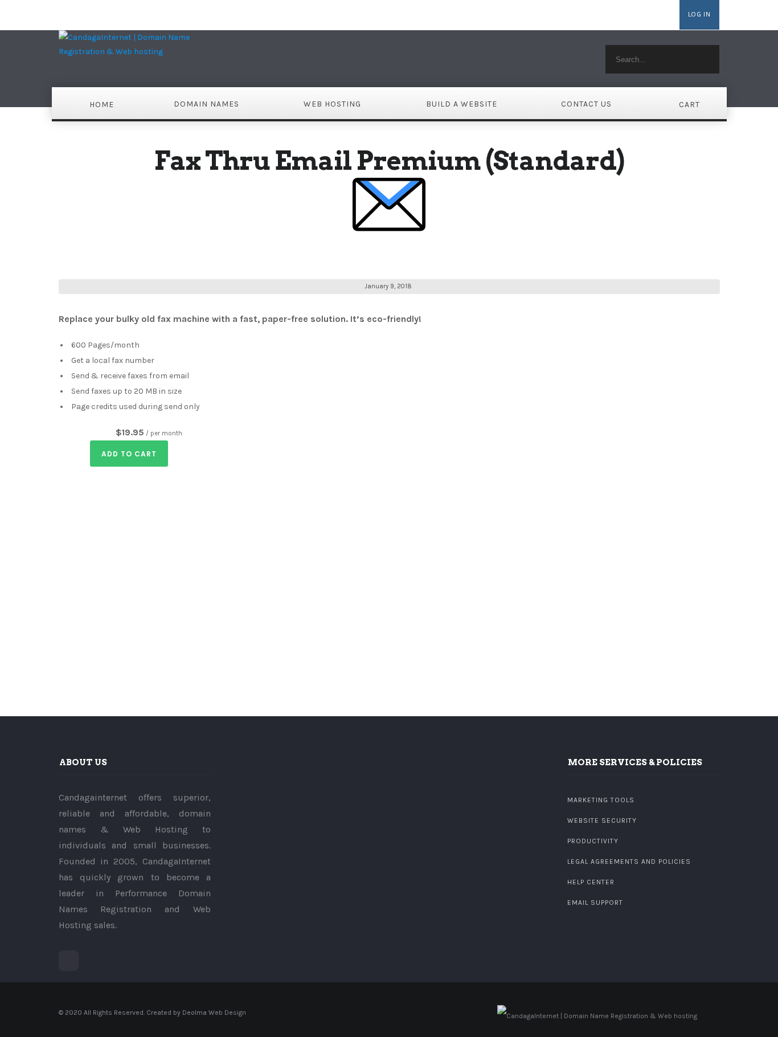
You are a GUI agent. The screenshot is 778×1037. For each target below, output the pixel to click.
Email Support (595, 903)
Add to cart (129, 454)
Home (101, 104)
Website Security (602, 820)
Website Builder (571, 15)
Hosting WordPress (640, 15)
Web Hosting (332, 104)
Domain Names (206, 104)
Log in (699, 14)
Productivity (593, 841)
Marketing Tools (600, 800)
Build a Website (461, 104)
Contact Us (586, 104)
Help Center (591, 882)
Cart (689, 104)
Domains (521, 15)
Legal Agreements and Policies (629, 861)
